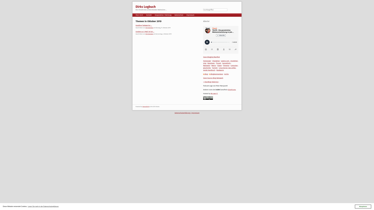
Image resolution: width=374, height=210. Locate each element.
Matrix (213, 65)
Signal (219, 65)
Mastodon (206, 65)
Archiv (226, 74)
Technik (214, 68)
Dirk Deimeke (149, 27)
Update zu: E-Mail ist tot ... (145, 32)
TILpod (218, 63)
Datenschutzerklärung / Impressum (187, 113)
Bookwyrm (220, 70)
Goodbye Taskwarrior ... (144, 25)
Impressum (190, 15)
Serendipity (226, 63)
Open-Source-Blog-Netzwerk (213, 78)
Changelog (216, 61)
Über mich (139, 15)
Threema (226, 65)
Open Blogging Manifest (211, 57)
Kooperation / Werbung (163, 15)
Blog (206, 74)
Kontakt (149, 15)
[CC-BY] (208, 98)
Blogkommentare (216, 74)
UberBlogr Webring (211, 82)
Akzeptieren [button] (363, 206)
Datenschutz (179, 15)
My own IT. (214, 93)
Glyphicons (232, 90)
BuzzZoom (211, 63)
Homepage (207, 61)
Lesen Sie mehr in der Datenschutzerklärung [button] (43, 206)
